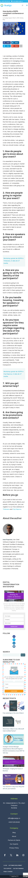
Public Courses (8, 871)
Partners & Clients (14, 840)
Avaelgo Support (8, 18)
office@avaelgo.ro (14, 818)
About (14, 836)
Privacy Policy (14, 848)
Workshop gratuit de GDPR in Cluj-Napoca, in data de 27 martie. (13, 374)
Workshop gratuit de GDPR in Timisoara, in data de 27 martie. (13, 260)
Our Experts (14, 844)
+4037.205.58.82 (14, 822)
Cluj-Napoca (17, 509)
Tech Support (7, 868)
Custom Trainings (18, 868)
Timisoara (6, 509)
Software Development (15, 865)
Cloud (5, 865)
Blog (4, 19)
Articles (21, 18)
